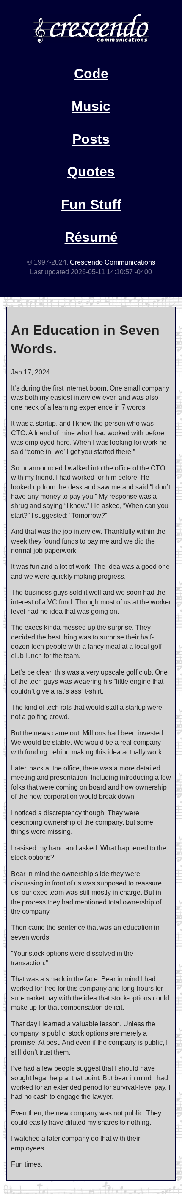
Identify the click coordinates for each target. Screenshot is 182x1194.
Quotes (91, 171)
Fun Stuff (91, 204)
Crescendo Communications (112, 262)
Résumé (91, 237)
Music (91, 106)
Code (91, 73)
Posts (91, 139)
